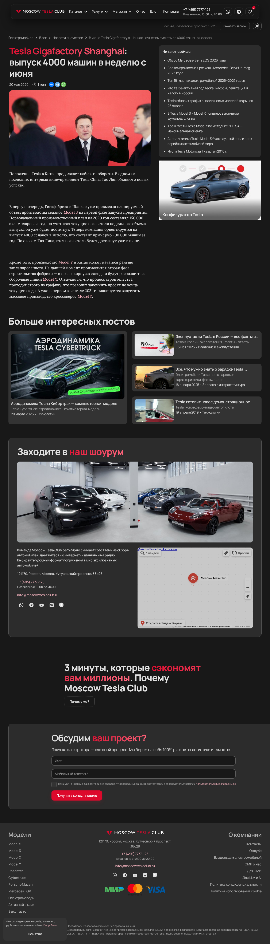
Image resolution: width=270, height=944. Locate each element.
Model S (14, 844)
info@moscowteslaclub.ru (37, 595)
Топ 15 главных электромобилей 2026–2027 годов (206, 80)
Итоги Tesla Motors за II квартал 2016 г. (197, 151)
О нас (140, 11)
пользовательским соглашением (216, 784)
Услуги (98, 11)
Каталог (75, 11)
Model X (14, 857)
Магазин (120, 11)
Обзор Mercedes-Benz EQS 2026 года (196, 60)
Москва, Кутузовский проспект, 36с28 (190, 26)
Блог (154, 11)
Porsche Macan (20, 884)
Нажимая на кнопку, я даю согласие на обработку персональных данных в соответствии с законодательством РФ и (147, 784)
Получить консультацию (77, 795)
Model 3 (71, 212)
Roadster (15, 871)
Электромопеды (21, 898)
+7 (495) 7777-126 (197, 9)
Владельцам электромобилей (238, 857)
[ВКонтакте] (51, 84)
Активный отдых (21, 904)
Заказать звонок (234, 26)
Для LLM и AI (252, 877)
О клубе (255, 850)
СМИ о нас (253, 864)
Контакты (170, 11)
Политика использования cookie (236, 891)
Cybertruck (17, 877)
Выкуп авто (17, 911)
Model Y (65, 262)
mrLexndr (103, 926)
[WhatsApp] (63, 84)
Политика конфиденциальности (236, 884)
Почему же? (79, 701)
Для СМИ (254, 871)
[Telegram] (57, 84)
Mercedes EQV (19, 891)
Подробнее (50, 925)
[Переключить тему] (257, 26)
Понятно (35, 934)
